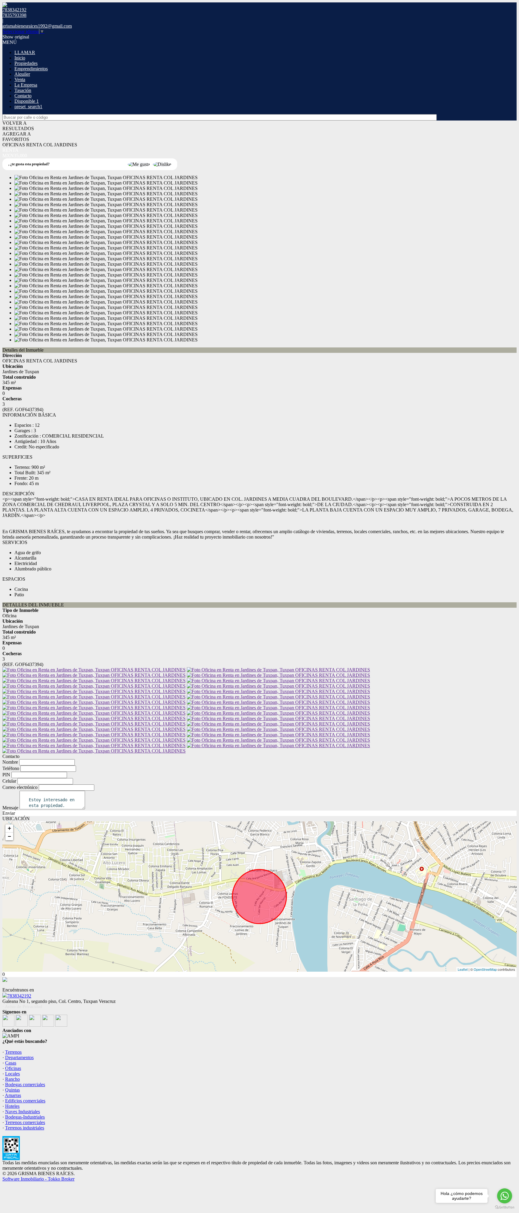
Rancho (12, 1079)
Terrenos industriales (24, 1127)
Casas (10, 1062)
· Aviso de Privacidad (22, 1006)
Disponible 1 (26, 101)
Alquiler (22, 74)
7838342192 (19, 995)
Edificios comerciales (25, 1100)
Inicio (19, 57)
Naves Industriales (22, 1111)
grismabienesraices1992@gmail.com (37, 26)
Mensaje (10, 807)
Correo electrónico (20, 787)
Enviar (8, 813)
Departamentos (19, 1057)
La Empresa (25, 84)
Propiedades (26, 63)
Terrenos (13, 1052)
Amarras (13, 1095)
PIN (6, 774)
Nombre (10, 762)
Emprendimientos (31, 68)
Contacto (23, 95)
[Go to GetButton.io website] (504, 1207)
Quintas (12, 1089)
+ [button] (9, 828)
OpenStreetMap (485, 969)
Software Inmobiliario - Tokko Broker (38, 1178)
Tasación (22, 90)
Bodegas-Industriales (25, 1117)
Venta (19, 79)
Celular (9, 781)
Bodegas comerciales (25, 1084)
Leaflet (463, 969)
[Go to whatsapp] (504, 1195)
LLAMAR (24, 52)
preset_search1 (28, 106)
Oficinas (13, 1068)
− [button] (9, 836)
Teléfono (10, 768)
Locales (12, 1073)
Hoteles (12, 1106)
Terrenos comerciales (25, 1122)
